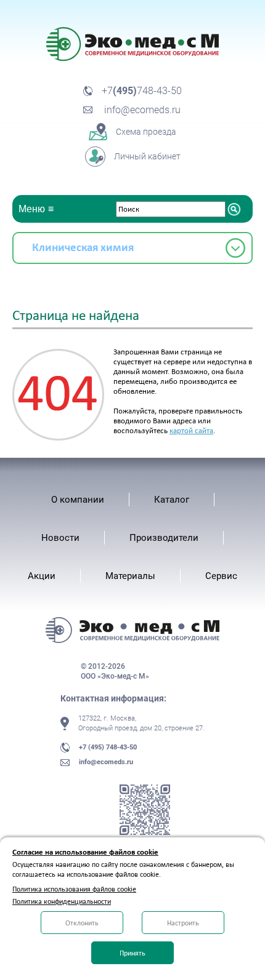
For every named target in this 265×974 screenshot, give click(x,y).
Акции (41, 575)
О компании (77, 499)
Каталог (171, 499)
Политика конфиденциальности (61, 901)
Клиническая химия (83, 247)
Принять (132, 953)
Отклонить (82, 923)
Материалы (130, 575)
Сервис (221, 575)
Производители (163, 537)
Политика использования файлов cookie (74, 889)
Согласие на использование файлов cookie (85, 852)
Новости (60, 537)
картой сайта (191, 430)
